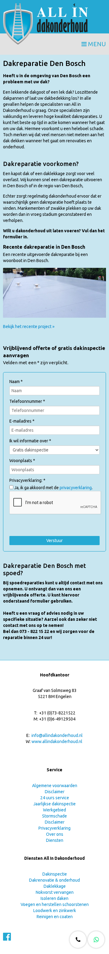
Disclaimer (54, 791)
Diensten (54, 840)
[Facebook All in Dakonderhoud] (7, 938)
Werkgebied (54, 809)
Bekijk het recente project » (28, 326)
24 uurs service (54, 797)
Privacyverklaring (54, 828)
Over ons (54, 834)
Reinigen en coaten (55, 916)
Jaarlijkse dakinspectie (54, 803)
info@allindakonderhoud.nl (57, 735)
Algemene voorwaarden (54, 785)
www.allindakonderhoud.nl (56, 741)
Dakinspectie (54, 874)
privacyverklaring (76, 487)
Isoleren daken (54, 898)
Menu (96, 43)
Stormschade (54, 816)
